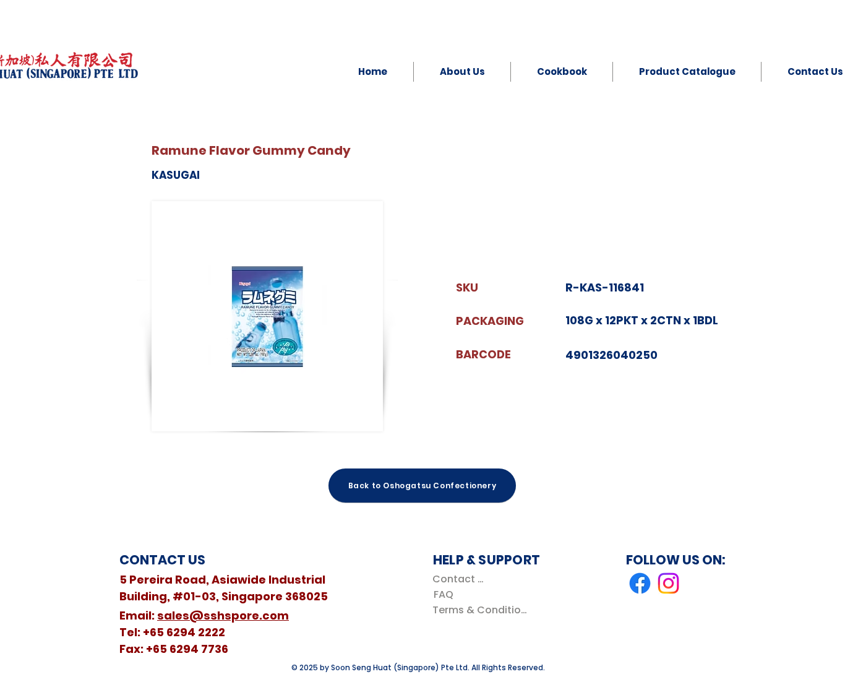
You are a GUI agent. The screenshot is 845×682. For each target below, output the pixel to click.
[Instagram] (668, 583)
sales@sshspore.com (223, 615)
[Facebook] (640, 583)
